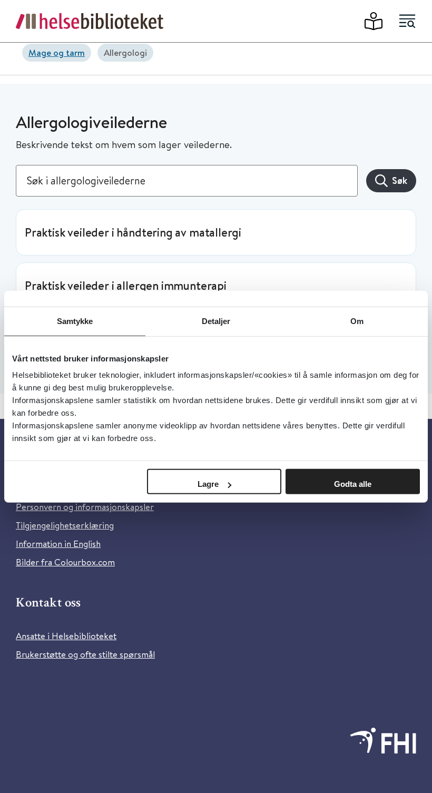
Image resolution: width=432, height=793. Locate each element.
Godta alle (352, 483)
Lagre (208, 483)
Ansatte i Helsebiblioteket (66, 636)
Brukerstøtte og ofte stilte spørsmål (85, 654)
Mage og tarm (56, 52)
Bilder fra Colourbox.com (65, 562)
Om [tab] (357, 320)
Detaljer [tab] (216, 320)
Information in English (58, 543)
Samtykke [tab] (75, 320)
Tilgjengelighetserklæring (65, 525)
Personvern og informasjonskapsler (85, 507)
